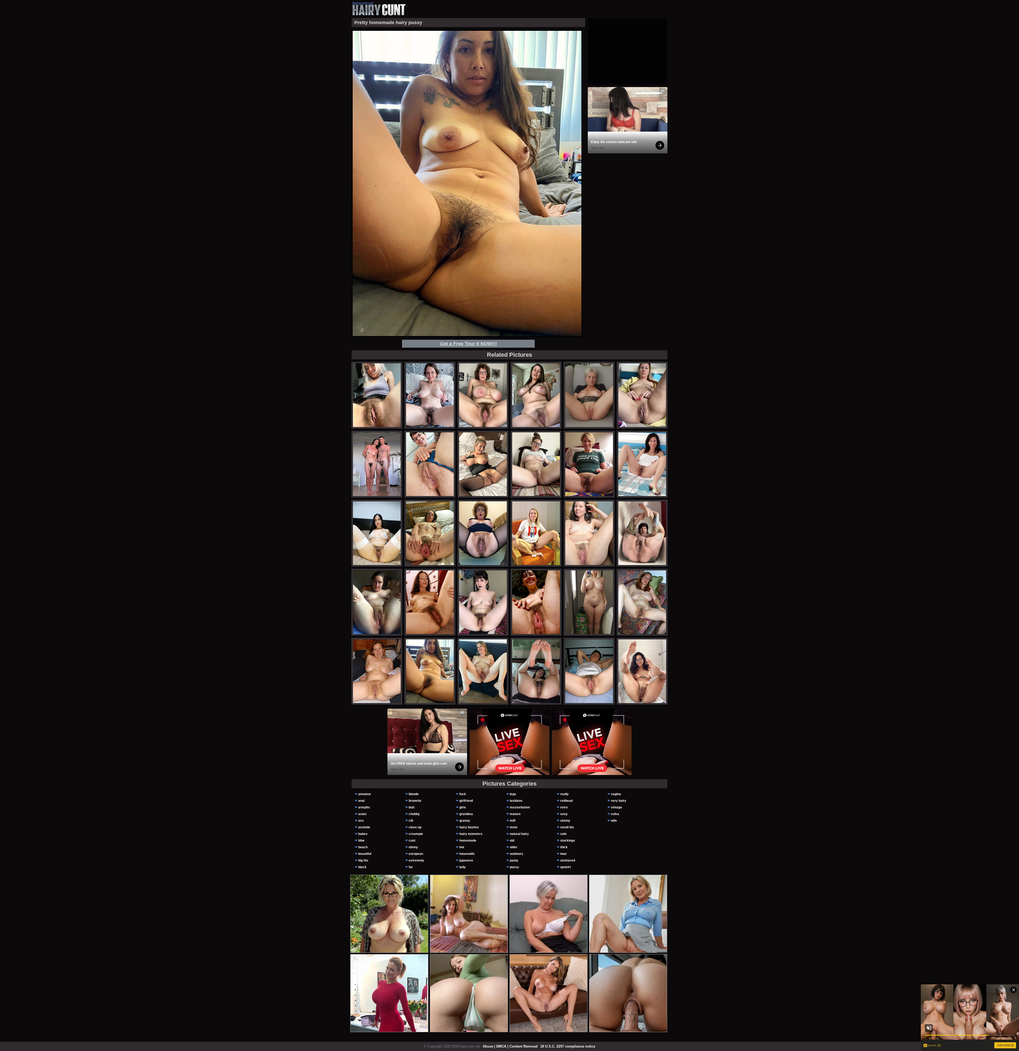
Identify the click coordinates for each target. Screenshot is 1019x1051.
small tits (567, 827)
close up (415, 827)
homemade (467, 840)
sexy (564, 814)
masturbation (520, 807)
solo (563, 834)
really (564, 794)
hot (461, 847)
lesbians (516, 801)
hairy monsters (470, 834)
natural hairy (519, 834)
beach (363, 847)
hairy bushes (469, 827)
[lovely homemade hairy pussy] (642, 602)
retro (564, 807)
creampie (416, 834)
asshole (364, 827)
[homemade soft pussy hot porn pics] (642, 464)
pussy (514, 867)
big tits (363, 860)
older (513, 847)
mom (513, 827)
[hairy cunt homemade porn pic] (536, 464)
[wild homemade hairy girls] (430, 395)
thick (564, 847)
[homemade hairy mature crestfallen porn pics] (377, 602)
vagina (616, 794)
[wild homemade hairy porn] (483, 671)
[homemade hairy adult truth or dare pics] (483, 533)
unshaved (567, 860)
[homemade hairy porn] (642, 395)
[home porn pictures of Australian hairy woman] (642, 533)
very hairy (618, 801)
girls (462, 807)
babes (363, 834)
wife (614, 820)
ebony (413, 847)
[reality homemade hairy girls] (589, 533)
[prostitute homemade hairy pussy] (377, 671)
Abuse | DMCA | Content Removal (510, 1046)
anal (361, 801)
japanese (466, 860)
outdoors (516, 854)
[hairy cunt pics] (379, 8)
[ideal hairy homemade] (536, 395)
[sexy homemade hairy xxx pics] (377, 395)
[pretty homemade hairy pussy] (430, 671)
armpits (364, 807)
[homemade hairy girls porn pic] (642, 671)
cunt (412, 840)
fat (411, 867)
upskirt (565, 867)
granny (464, 820)
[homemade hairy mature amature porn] (377, 533)
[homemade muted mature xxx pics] (430, 602)
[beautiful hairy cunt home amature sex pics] (377, 464)
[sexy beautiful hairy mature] (483, 395)
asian (362, 814)
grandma (466, 814)
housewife (467, 854)
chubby (414, 814)
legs (513, 794)
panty (514, 860)
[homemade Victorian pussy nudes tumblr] (536, 533)
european (416, 854)
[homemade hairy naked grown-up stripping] (430, 533)
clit (411, 820)
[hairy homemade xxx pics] (536, 602)
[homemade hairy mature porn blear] (430, 464)
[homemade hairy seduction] (483, 602)
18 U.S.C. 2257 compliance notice (567, 1046)
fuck (462, 794)
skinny (565, 820)
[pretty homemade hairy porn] (589, 602)
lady (462, 867)
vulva (615, 814)
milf (512, 820)
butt (411, 807)
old (512, 840)
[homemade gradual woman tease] (589, 464)
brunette (415, 801)
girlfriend (466, 801)
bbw (361, 840)
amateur (364, 794)
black (362, 867)
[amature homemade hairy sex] (536, 671)
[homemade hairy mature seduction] (483, 464)
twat (563, 854)
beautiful (364, 854)
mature (515, 814)
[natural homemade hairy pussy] (589, 671)
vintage (616, 807)
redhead (566, 801)
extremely (416, 860)
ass (361, 820)
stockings (567, 840)
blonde (414, 794)
